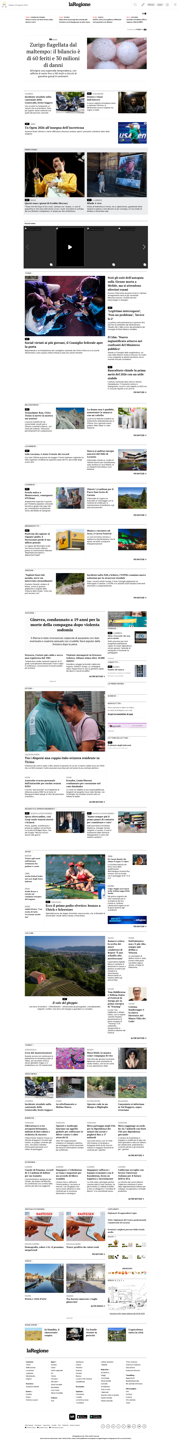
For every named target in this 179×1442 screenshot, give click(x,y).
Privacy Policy (31, 1427)
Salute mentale (106, 1398)
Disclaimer (38, 1425)
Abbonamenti (29, 1425)
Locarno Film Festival (84, 1379)
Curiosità (104, 1384)
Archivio (129, 1394)
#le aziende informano (134, 1384)
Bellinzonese (30, 1368)
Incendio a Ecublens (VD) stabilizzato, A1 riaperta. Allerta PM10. (141, 19)
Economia (80, 1387)
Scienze (79, 1370)
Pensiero (79, 1368)
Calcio (53, 1368)
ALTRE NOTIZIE (96, 676)
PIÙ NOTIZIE (139, 392)
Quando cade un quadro (110, 1395)
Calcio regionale (57, 1370)
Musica (78, 1376)
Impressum (46, 1425)
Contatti (54, 1425)
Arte (52, 1401)
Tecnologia (105, 1378)
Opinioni (79, 1392)
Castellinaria (80, 1382)
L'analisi (79, 1397)
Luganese (29, 1373)
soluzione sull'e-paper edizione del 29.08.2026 (127, 1314)
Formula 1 (54, 1379)
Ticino (28, 1365)
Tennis (53, 1376)
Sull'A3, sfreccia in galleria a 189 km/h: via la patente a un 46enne (107, 19)
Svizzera (30, 1384)
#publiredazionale (132, 1381)
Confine (29, 1394)
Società (79, 1373)
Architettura (105, 1387)
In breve (129, 1397)
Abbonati (151, 5)
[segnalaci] (143, 4)
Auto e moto (105, 1389)
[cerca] (135, 4)
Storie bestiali (106, 1381)
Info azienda (130, 1400)
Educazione (130, 1368)
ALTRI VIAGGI (97, 1306)
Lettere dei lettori (107, 1362)
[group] (41, 21)
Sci (52, 1373)
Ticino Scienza (131, 1362)
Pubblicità (65, 1425)
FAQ (59, 1425)
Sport (53, 1362)
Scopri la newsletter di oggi (120, 714)
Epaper (160, 5)
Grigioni (28, 1379)
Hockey (54, 1365)
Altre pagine (131, 1389)
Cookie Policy (43, 1427)
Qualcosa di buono (133, 1370)
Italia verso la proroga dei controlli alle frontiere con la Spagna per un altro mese (74, 19)
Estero (29, 1392)
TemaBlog (130, 1375)
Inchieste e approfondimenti (107, 1373)
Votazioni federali (32, 1387)
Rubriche (105, 1370)
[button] (144, 247)
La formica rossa (82, 1400)
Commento (80, 1394)
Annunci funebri (75, 1425)
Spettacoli (79, 1362)
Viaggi (103, 1375)
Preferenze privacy (57, 1427)
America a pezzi (32, 1400)
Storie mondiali (56, 1385)
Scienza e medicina (133, 1365)
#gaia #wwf (130, 1378)
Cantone (29, 1362)
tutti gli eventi (137, 725)
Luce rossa (55, 1390)
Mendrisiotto (30, 1376)
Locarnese (30, 1370)
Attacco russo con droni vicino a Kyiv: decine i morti (39, 19)
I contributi (80, 1403)
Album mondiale (57, 1393)
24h (127, 1392)
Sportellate (55, 1387)
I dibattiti (104, 1365)
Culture (54, 1398)
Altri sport (54, 1382)
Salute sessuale (107, 1401)
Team (128, 1403)
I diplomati (104, 1392)
